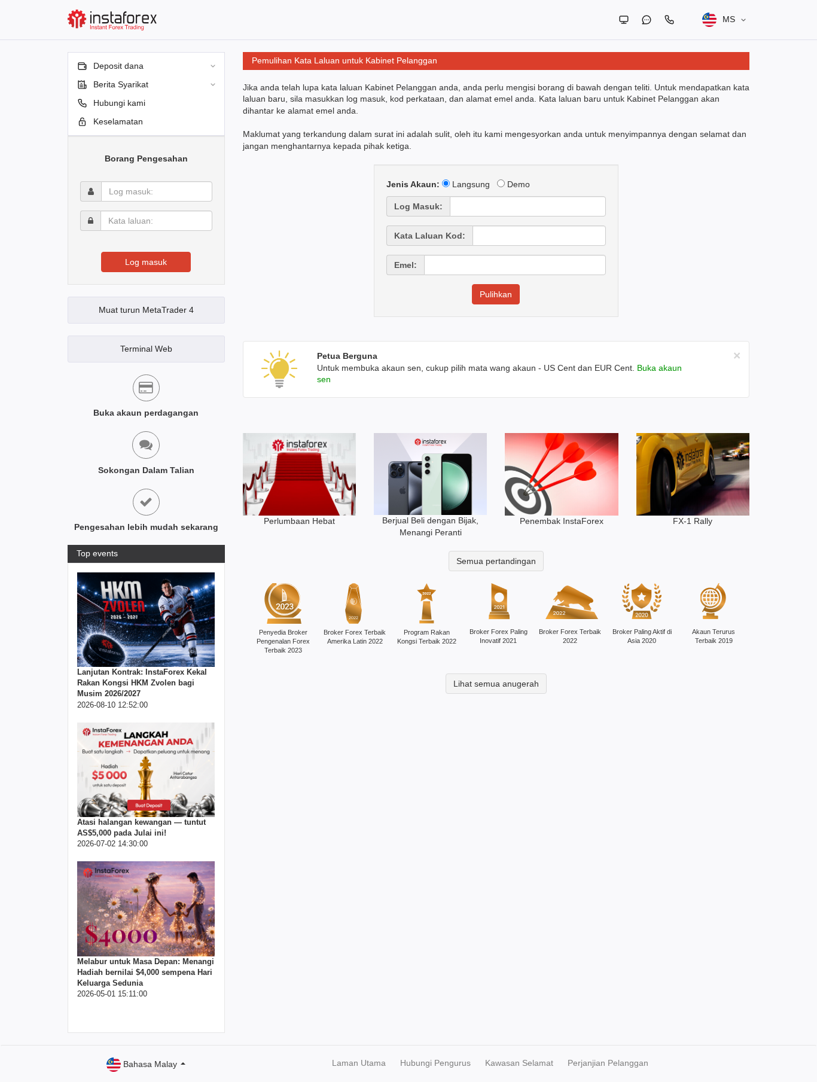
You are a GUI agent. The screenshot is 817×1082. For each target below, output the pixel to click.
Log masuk (146, 262)
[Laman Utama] (623, 19)
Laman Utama (359, 1063)
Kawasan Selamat (519, 1063)
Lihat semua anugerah (496, 683)
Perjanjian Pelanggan (608, 1063)
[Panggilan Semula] (669, 19)
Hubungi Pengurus (435, 1063)
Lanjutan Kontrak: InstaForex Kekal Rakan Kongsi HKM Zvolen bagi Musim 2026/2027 (142, 683)
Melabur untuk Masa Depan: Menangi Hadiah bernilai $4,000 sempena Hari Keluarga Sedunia (145, 972)
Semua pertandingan (496, 561)
